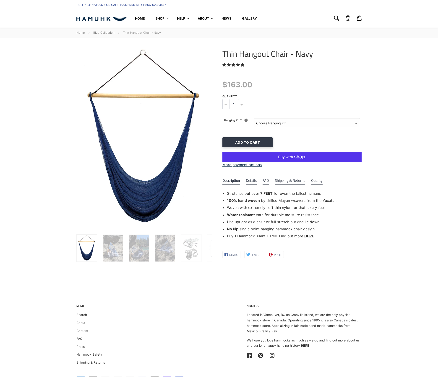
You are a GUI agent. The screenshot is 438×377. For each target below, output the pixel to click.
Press (80, 347)
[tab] (231, 181)
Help (181, 18)
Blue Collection (104, 32)
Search (81, 315)
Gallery (249, 18)
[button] (233, 64)
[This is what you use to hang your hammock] (246, 120)
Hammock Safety (89, 354)
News (226, 18)
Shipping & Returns (90, 362)
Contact (82, 331)
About (203, 18)
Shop (160, 18)
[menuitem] (140, 18)
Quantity (229, 96)
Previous (78, 139)
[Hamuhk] (101, 18)
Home (140, 18)
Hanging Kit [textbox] (239, 120)
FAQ (79, 339)
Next (206, 139)
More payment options (242, 164)
